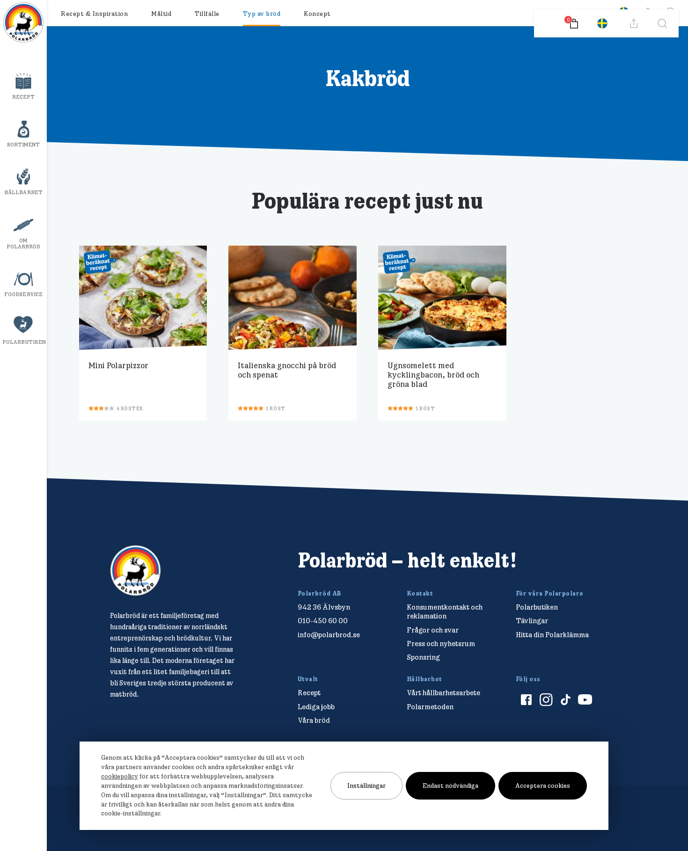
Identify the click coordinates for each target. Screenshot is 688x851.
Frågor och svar (433, 630)
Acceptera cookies (542, 785)
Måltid (161, 13)
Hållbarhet (23, 192)
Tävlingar (532, 620)
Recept (23, 97)
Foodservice (23, 294)
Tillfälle (207, 13)
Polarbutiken (24, 342)
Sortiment (23, 144)
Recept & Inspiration (94, 13)
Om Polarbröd (24, 243)
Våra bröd (314, 720)
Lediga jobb (316, 706)
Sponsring (423, 657)
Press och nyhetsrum (441, 643)
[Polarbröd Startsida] (135, 570)
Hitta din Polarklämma (552, 634)
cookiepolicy (119, 776)
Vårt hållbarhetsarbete (443, 692)
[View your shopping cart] (574, 23)
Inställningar (366, 785)
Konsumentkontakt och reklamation (445, 611)
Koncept (317, 13)
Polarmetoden (430, 706)
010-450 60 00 (323, 620)
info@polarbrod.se (329, 634)
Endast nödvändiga (450, 785)
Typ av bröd (262, 13)
